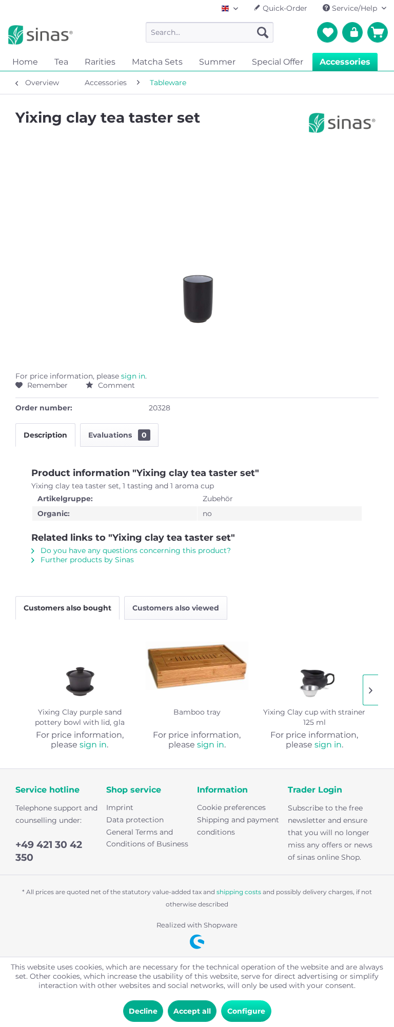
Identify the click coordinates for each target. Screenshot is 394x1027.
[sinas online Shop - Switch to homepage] (40, 35)
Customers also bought (67, 608)
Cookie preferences (231, 807)
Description (45, 435)
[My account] (352, 32)
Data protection (135, 819)
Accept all (192, 1011)
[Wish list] (327, 32)
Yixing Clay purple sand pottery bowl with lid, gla (80, 717)
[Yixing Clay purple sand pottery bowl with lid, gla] (79, 666)
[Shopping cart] (377, 32)
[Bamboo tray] (197, 666)
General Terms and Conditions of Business (147, 838)
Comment (115, 385)
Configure (246, 1011)
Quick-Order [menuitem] (284, 8)
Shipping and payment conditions (238, 826)
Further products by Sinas (86, 559)
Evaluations (117, 435)
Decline (143, 1011)
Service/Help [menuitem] (354, 8)
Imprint (119, 807)
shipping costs (238, 892)
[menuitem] (210, 32)
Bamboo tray (197, 712)
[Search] (262, 32)
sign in (133, 376)
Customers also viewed (175, 608)
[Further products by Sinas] (342, 128)
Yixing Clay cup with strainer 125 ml (314, 717)
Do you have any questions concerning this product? (134, 550)
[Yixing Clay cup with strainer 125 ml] (314, 666)
